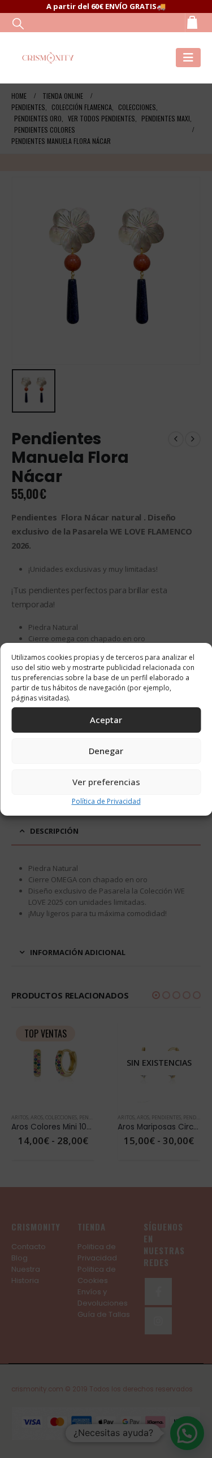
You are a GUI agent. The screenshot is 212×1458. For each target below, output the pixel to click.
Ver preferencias (106, 781)
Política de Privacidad (106, 801)
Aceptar (106, 719)
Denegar (106, 750)
